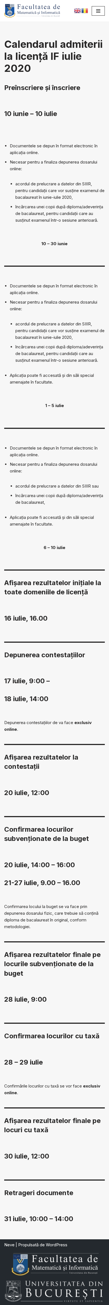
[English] (77, 10)
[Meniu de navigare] (98, 11)
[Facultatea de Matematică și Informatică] (32, 11)
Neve (9, 1244)
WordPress (56, 1244)
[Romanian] (85, 10)
